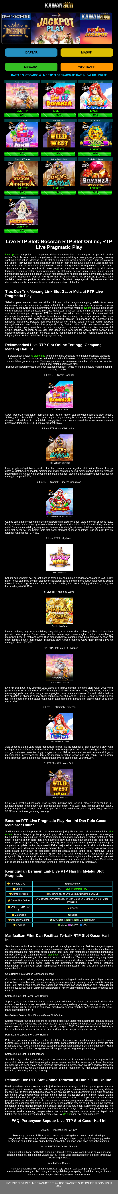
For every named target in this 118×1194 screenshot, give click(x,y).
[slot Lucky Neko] (59, 557)
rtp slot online (38, 355)
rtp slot (67, 1114)
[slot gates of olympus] (59, 667)
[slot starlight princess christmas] (59, 501)
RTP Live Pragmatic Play (41, 1183)
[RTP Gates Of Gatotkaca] (59, 447)
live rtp (87, 308)
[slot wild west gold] (59, 782)
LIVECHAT (31, 66)
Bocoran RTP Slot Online (76, 1183)
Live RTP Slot (15, 1183)
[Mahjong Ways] (59, 611)
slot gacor (53, 954)
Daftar (31, 52)
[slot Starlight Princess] (59, 726)
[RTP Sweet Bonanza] (59, 394)
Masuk (86, 52)
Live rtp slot (12, 254)
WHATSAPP (86, 66)
